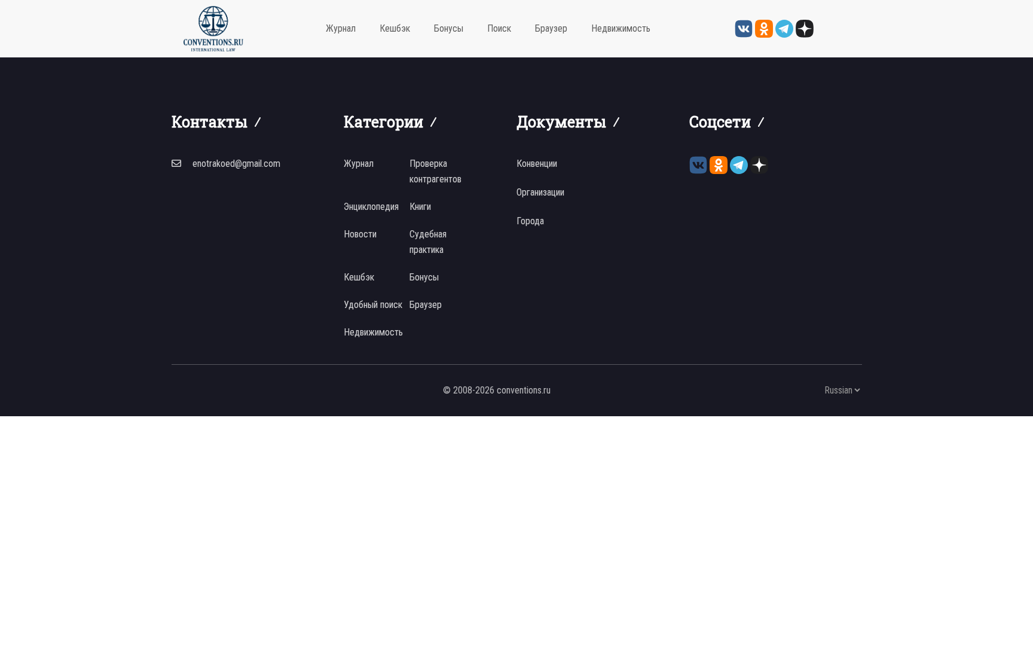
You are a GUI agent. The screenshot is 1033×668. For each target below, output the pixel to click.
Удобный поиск (373, 304)
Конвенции (536, 163)
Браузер (551, 28)
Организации (540, 192)
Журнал (341, 28)
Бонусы (448, 28)
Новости (360, 234)
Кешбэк (395, 28)
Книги (420, 206)
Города (530, 221)
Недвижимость (620, 28)
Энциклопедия (371, 206)
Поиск (499, 28)
